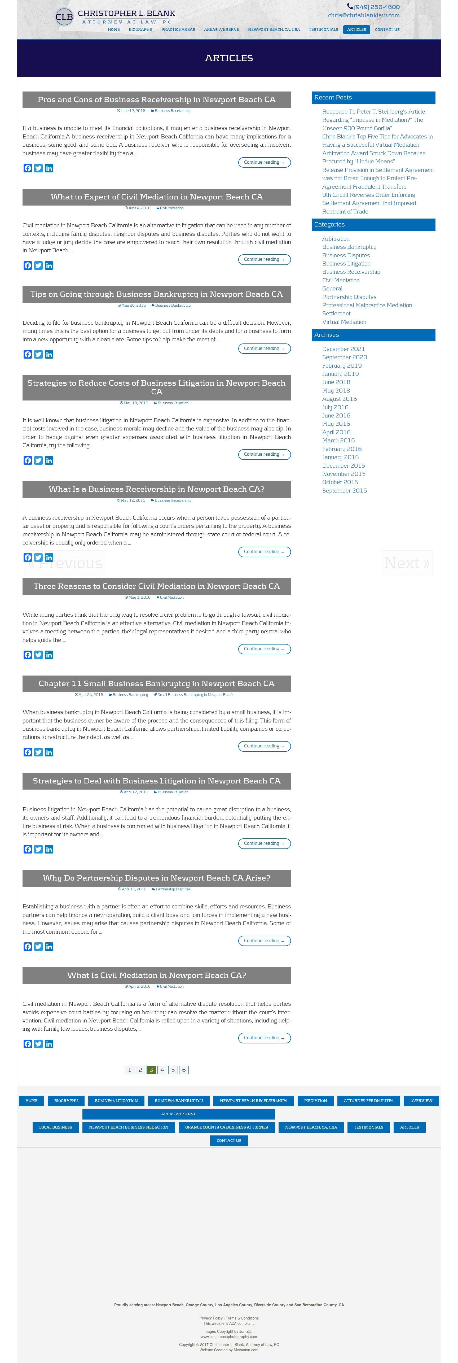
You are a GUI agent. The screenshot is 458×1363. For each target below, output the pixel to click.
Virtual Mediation (344, 322)
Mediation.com (246, 1349)
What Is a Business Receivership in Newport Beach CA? (157, 489)
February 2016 (342, 449)
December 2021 (343, 349)
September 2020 (344, 357)
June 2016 (336, 416)
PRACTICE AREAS (178, 30)
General (332, 288)
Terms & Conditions (242, 1318)
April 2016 (336, 432)
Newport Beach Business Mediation (128, 1127)
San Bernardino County (315, 1304)
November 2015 (344, 474)
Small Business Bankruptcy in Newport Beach (196, 695)
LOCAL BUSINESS (55, 1127)
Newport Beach (170, 1304)
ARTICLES (356, 30)
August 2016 (339, 399)
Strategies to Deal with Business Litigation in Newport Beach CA (157, 781)
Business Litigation (173, 403)
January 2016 (340, 457)
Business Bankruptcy (173, 305)
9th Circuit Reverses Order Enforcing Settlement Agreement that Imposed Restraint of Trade (369, 203)
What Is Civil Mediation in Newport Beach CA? (156, 975)
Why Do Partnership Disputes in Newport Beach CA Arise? (157, 878)
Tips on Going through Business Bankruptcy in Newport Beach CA (156, 294)
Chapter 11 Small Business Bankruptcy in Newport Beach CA (157, 684)
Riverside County (269, 1304)
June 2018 (336, 382)
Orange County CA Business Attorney (226, 1127)
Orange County (199, 1304)
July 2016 (335, 407)
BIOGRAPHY (140, 30)
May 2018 (336, 391)
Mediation (315, 1101)
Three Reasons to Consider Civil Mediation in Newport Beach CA (157, 586)
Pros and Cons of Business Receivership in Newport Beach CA (157, 100)
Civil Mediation (172, 208)
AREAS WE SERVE (221, 30)
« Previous (65, 563)
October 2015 (340, 482)
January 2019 (340, 374)
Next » (407, 563)
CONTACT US (387, 30)
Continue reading (267, 162)
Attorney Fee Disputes (369, 1101)
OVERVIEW (422, 1101)
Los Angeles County (233, 1304)
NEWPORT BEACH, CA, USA (274, 30)
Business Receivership (173, 111)
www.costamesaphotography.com (229, 1336)
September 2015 (344, 491)
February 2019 (342, 366)
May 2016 (336, 424)
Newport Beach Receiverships (253, 1101)
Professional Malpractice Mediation (367, 305)
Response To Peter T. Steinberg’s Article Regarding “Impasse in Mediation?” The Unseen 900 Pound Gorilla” (373, 120)
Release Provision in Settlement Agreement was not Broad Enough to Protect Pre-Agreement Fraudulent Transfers (378, 178)
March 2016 (338, 440)
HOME (114, 30)
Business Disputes (346, 255)
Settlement (336, 313)
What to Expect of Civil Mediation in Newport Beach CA (157, 197)
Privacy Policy (211, 1318)
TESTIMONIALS (323, 30)
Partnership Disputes (173, 889)
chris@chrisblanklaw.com (364, 15)
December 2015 (343, 466)
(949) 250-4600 (377, 7)
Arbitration (336, 239)
